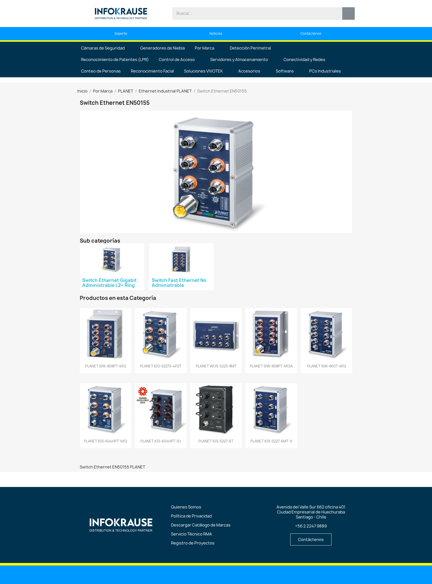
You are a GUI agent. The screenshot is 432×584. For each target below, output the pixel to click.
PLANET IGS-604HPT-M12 (105, 441)
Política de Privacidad (191, 516)
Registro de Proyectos (192, 543)
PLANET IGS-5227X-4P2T (161, 366)
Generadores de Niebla (162, 48)
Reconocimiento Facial (152, 71)
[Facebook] (216, 574)
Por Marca (204, 48)
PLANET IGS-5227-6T (216, 441)
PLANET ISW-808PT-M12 (105, 366)
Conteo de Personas (101, 71)
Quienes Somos (186, 507)
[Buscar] (348, 13)
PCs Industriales (325, 71)
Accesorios (249, 71)
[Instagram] (229, 574)
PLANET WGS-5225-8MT (216, 366)
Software (285, 71)
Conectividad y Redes (304, 59)
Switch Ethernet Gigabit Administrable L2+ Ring (109, 282)
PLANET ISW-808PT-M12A (271, 366)
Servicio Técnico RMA (191, 534)
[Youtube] (203, 574)
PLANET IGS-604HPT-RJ (160, 441)
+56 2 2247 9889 (311, 526)
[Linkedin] (191, 574)
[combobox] (253, 13)
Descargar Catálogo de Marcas (200, 525)
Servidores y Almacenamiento (239, 59)
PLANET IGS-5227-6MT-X (271, 441)
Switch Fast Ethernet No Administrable (179, 282)
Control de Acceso (177, 59)
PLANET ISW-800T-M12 (326, 366)
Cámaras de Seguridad (103, 48)
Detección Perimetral (250, 48)
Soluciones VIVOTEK (203, 71)
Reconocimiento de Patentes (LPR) (115, 59)
